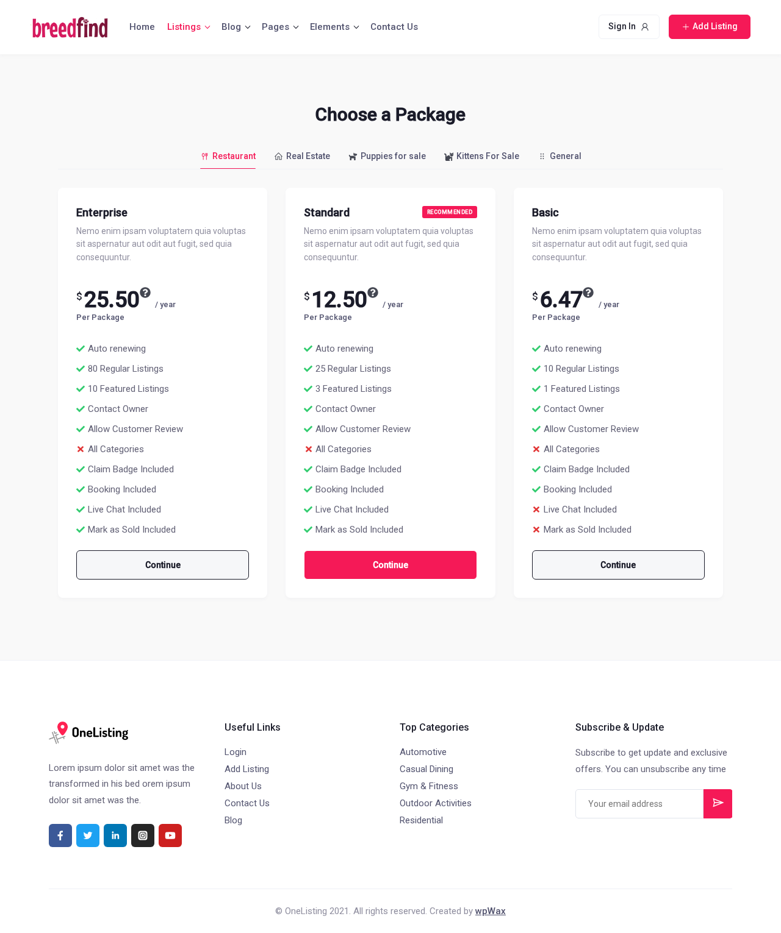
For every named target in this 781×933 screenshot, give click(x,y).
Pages (275, 26)
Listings (184, 26)
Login (236, 752)
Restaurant (234, 156)
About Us (243, 786)
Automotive (423, 752)
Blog (231, 26)
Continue (163, 565)
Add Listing (247, 769)
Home (142, 26)
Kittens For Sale (487, 156)
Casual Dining (426, 769)
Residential (421, 820)
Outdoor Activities (436, 803)
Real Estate (308, 156)
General (565, 156)
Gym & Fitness (429, 786)
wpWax (490, 911)
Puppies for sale (393, 156)
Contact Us (394, 26)
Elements (330, 26)
